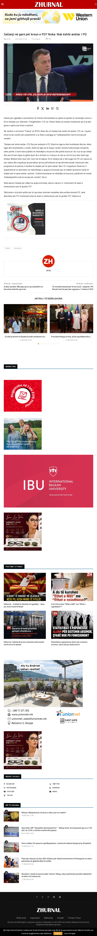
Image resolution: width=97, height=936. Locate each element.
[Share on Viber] (57, 108)
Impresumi (35, 918)
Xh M (48, 271)
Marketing (48, 918)
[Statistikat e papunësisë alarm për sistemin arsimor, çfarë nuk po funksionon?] (72, 625)
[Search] (95, 4)
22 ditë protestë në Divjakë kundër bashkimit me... (25, 337)
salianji (17, 248)
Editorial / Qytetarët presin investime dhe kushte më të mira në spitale (24, 643)
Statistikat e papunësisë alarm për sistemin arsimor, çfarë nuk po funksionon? (69, 643)
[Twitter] (42, 897)
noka (7, 248)
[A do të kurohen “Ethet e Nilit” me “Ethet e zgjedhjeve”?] (72, 587)
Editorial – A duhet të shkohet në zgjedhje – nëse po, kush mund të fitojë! (24, 605)
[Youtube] (54, 897)
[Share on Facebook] (37, 108)
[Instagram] (48, 897)
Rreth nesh (21, 918)
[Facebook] (36, 897)
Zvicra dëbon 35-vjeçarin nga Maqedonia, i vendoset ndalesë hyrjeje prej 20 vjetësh (56, 843)
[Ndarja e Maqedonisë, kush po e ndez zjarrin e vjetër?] (11, 816)
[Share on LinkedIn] (48, 108)
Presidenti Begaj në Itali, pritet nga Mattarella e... (71, 337)
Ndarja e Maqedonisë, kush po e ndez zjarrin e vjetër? (43, 813)
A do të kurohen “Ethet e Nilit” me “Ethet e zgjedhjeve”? (68, 605)
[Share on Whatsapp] (52, 108)
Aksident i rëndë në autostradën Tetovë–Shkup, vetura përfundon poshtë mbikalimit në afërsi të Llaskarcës (56, 875)
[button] (7, 324)
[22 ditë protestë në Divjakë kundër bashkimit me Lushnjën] (25, 318)
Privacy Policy (74, 918)
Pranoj (57, 933)
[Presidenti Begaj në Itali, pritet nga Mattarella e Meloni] (71, 318)
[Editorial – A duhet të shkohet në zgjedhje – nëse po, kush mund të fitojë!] (25, 587)
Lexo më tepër (70, 933)
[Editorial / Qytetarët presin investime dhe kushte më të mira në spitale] (25, 625)
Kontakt (60, 918)
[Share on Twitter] (42, 108)
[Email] (60, 897)
